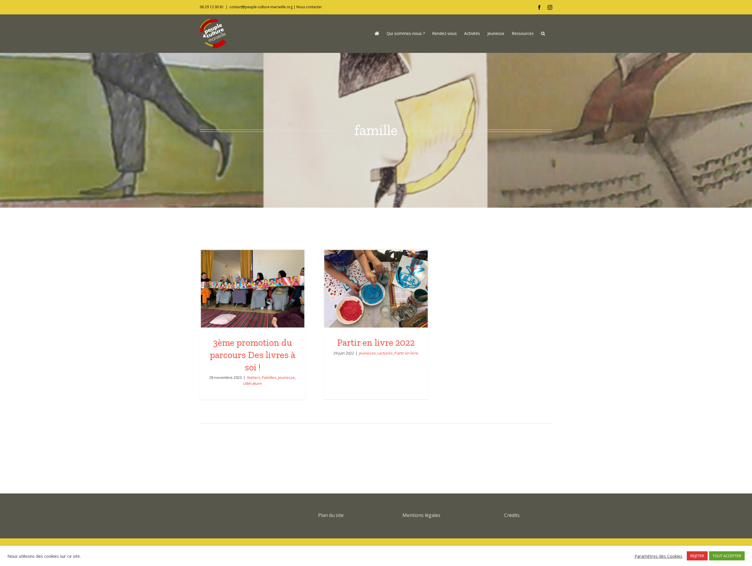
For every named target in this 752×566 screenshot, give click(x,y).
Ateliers (253, 377)
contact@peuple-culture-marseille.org (261, 6)
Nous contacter (309, 6)
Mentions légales (421, 515)
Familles (269, 377)
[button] (543, 33)
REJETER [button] (697, 555)
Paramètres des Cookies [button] (658, 556)
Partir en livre (406, 353)
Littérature (252, 383)
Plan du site (331, 515)
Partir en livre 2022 (376, 342)
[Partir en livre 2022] (376, 288)
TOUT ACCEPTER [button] (727, 555)
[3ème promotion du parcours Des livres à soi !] (252, 288)
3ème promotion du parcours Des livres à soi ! (252, 354)
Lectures (385, 353)
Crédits (512, 515)
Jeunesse (286, 377)
